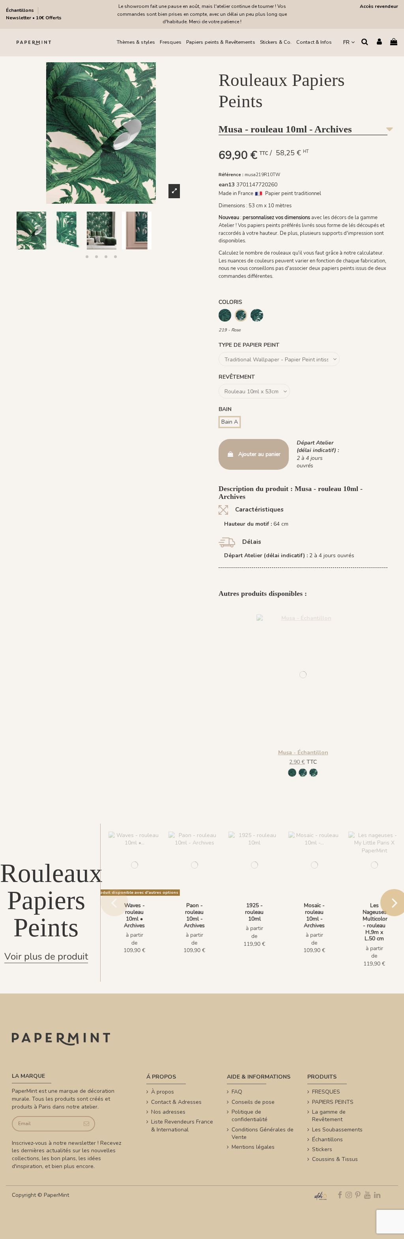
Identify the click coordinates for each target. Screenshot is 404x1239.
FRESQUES (326, 1092)
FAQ (237, 1092)
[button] (87, 256)
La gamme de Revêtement (329, 1116)
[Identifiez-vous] (379, 42)
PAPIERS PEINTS (333, 1102)
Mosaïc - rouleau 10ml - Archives (314, 915)
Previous (114, 902)
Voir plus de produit (46, 956)
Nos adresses (168, 1112)
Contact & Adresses (176, 1102)
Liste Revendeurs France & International (182, 1125)
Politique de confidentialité (249, 1116)
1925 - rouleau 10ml (254, 912)
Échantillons (20, 10)
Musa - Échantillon (303, 752)
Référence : (231, 175)
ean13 (227, 184)
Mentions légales (253, 1147)
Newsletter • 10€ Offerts (34, 18)
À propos (162, 1092)
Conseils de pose (253, 1102)
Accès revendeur (379, 6)
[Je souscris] (86, 1124)
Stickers (322, 1149)
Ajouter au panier (259, 454)
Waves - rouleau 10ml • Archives (134, 915)
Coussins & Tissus (335, 1159)
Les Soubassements (337, 1129)
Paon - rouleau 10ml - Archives (194, 915)
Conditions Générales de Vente (263, 1133)
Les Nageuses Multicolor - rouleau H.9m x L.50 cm (375, 922)
